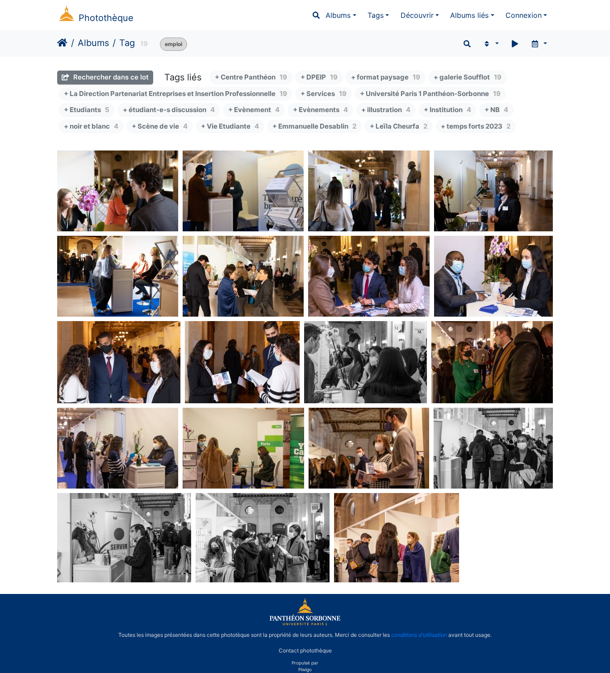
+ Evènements (320, 109)
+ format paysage (385, 77)
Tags (376, 15)
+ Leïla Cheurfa (398, 126)
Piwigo (305, 669)
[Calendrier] (539, 44)
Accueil (62, 43)
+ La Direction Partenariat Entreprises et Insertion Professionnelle (175, 93)
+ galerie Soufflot (467, 77)
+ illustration (385, 109)
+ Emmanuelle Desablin (314, 126)
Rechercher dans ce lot (110, 77)
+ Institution (447, 109)
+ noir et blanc (91, 126)
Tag (127, 43)
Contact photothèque (305, 650)
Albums (338, 15)
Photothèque (106, 18)
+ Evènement (254, 109)
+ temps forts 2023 (475, 126)
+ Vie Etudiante (230, 126)
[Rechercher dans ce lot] (467, 44)
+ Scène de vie (160, 126)
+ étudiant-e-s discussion (169, 109)
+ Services (324, 93)
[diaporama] (515, 44)
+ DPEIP (319, 77)
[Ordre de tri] (490, 44)
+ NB (496, 109)
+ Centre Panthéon (251, 77)
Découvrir (417, 15)
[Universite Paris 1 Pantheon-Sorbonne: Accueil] (305, 623)
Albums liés (469, 15)
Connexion (524, 15)
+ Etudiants (86, 109)
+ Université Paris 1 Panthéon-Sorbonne (430, 93)
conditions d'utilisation (419, 634)
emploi (173, 44)
